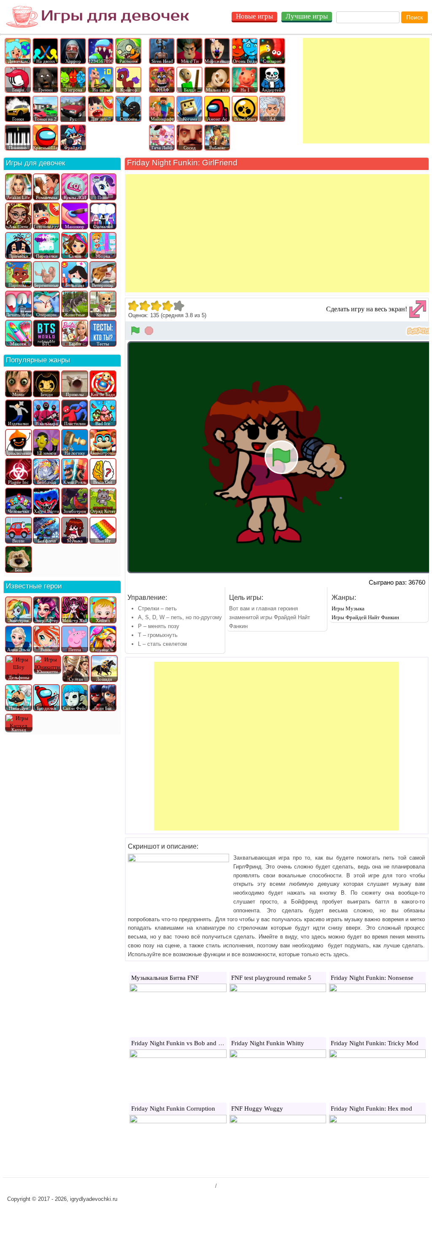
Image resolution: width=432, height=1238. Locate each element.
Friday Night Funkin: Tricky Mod (374, 1043)
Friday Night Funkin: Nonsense (372, 977)
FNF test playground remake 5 (271, 977)
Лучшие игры (307, 16)
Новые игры (254, 16)
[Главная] (97, 17)
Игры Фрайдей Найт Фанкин (365, 617)
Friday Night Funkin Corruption (173, 1108)
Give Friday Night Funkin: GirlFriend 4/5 (167, 305)
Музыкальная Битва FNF (165, 977)
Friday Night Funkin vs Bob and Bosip (182, 1043)
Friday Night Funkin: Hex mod (371, 1108)
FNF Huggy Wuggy (257, 1108)
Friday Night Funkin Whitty (267, 1043)
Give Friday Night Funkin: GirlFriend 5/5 (178, 305)
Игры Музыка (348, 608)
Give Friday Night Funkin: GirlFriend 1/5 (133, 305)
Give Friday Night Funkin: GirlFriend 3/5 (156, 305)
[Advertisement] (366, 90)
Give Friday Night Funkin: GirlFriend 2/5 (144, 305)
